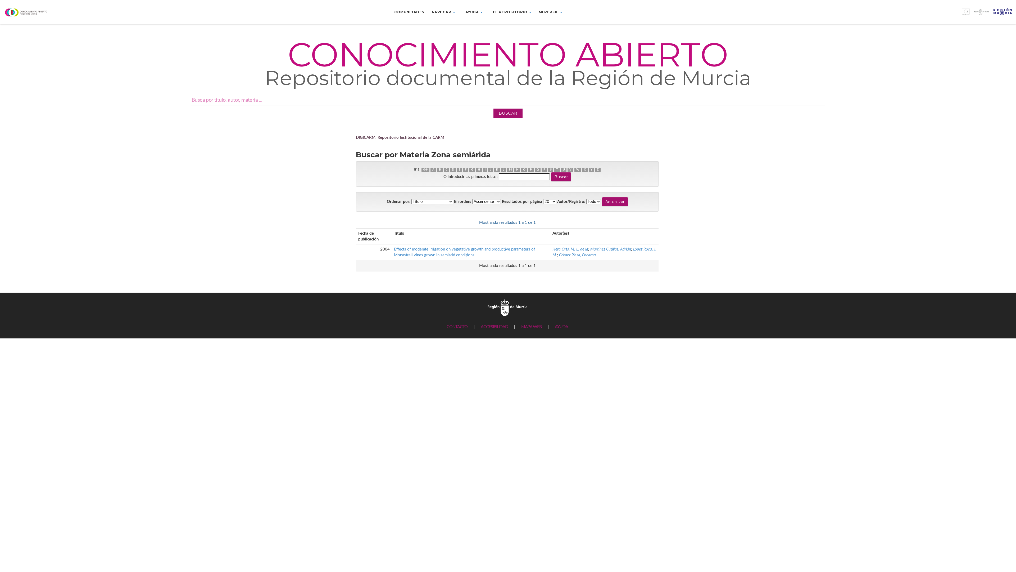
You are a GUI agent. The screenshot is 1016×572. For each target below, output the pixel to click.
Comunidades (409, 12)
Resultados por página (522, 202)
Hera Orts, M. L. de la (570, 249)
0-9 (425, 169)
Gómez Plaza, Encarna (577, 255)
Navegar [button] (442, 12)
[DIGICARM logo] (84, 12)
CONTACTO (457, 327)
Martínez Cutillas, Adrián (610, 249)
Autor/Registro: (571, 202)
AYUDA (561, 327)
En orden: (462, 202)
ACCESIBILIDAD (494, 327)
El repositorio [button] (511, 12)
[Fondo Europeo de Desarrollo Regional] (889, 14)
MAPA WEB (531, 327)
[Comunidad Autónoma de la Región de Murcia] (507, 308)
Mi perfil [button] (549, 12)
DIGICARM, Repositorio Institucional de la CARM (400, 138)
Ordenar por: (398, 202)
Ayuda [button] (472, 12)
